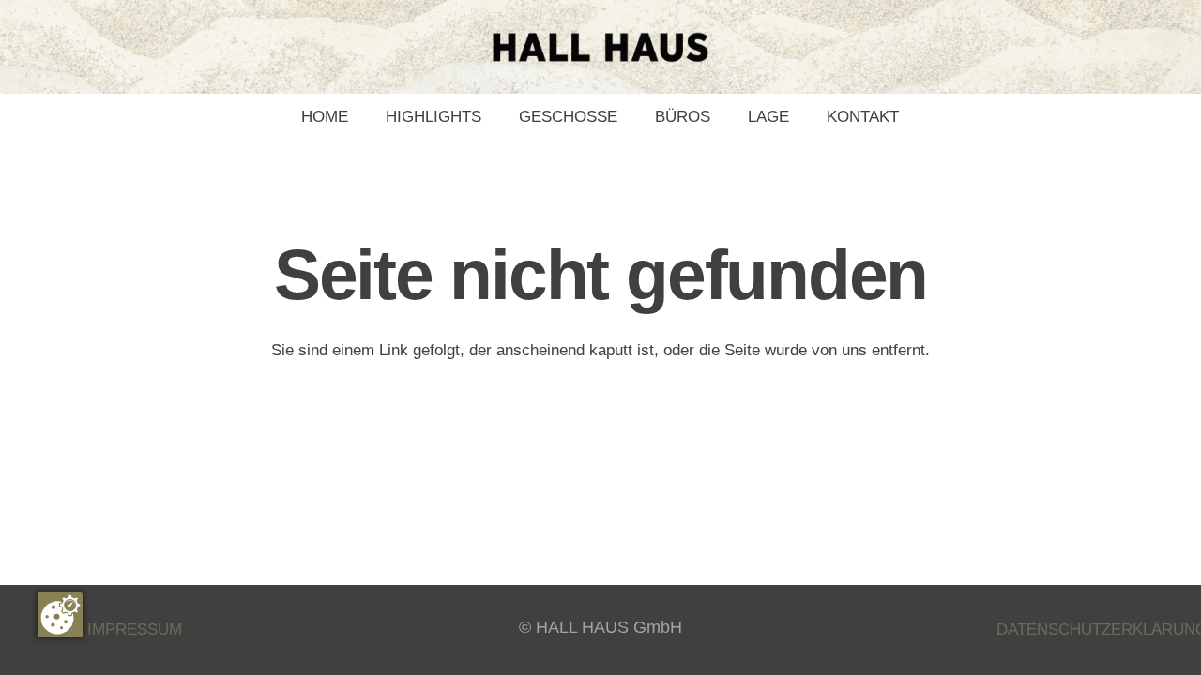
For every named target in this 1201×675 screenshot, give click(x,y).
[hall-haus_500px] (600, 47)
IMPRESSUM (134, 629)
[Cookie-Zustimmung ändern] (60, 615)
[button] (627, 117)
